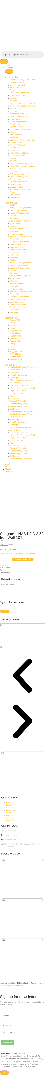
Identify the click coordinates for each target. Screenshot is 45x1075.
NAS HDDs (14, 399)
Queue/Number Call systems (21, 412)
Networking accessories (19, 114)
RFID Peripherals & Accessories (22, 380)
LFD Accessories (16, 393)
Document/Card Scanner (19, 242)
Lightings (13, 98)
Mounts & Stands (17, 229)
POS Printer (14, 255)
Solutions (10, 364)
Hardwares (11, 317)
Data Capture (15, 378)
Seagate (33, 554)
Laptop (12, 323)
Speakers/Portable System (20, 213)
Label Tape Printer (17, 247)
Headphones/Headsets (19, 210)
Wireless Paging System (19, 406)
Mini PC (13, 325)
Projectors (14, 231)
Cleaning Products (17, 82)
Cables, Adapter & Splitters (20, 221)
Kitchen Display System (19, 404)
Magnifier (13, 101)
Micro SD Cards (16, 109)
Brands (9, 805)
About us (9, 808)
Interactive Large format (19, 385)
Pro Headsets (15, 372)
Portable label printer (18, 252)
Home (8, 802)
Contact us (10, 810)
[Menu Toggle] (4, 61)
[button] (22, 676)
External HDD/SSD (17, 88)
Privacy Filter (15, 223)
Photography (15, 119)
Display (13, 216)
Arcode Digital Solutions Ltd (12, 986)
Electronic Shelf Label (18, 401)
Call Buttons (14, 409)
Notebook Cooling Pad (18, 116)
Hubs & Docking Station (19, 93)
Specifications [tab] (5, 567)
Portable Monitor (16, 328)
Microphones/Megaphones (20, 208)
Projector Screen (16, 234)
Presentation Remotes (18, 122)
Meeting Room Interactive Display (23, 388)
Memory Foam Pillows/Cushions (22, 103)
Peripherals (11, 202)
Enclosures (14, 90)
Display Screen (15, 383)
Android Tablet (15, 320)
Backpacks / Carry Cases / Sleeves (23, 80)
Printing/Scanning (17, 239)
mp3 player (14, 111)
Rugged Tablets (16, 336)
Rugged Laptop (16, 331)
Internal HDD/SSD (17, 95)
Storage (13, 132)
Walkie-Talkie (15, 137)
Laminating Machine (18, 250)
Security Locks (15, 124)
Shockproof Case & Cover (20, 129)
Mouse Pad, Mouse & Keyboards (22, 106)
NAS (12, 396)
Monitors (13, 226)
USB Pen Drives (16, 135)
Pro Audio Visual (16, 370)
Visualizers (14, 258)
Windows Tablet (16, 338)
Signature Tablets (16, 127)
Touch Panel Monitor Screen (21, 237)
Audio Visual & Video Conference (23, 367)
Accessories (11, 77)
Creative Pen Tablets (18, 85)
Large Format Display (18, 391)
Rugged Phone (15, 333)
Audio (12, 205)
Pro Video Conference (18, 375)
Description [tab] (4, 565)
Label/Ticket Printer (17, 244)
